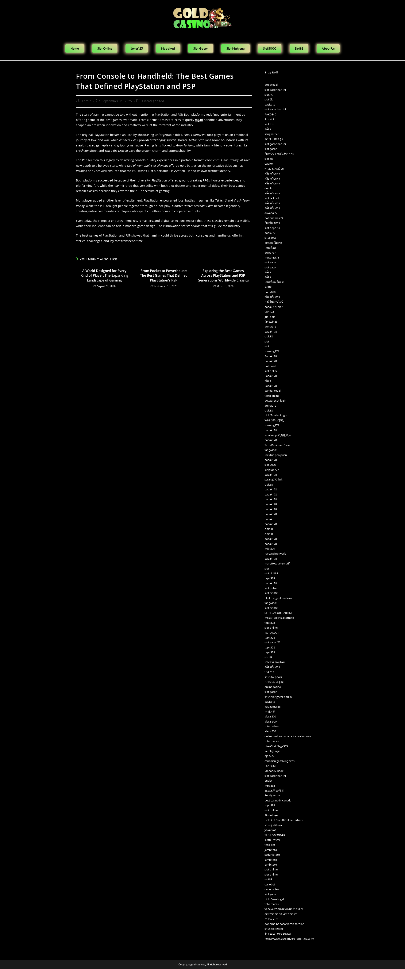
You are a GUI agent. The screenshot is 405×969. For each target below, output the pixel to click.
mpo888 (270, 786)
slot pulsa (271, 588)
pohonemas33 (274, 218)
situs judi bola (273, 825)
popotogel (271, 85)
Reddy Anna (272, 795)
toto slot (270, 845)
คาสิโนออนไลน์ (274, 302)
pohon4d (270, 366)
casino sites (272, 889)
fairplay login (273, 751)
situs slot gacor (274, 929)
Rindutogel (271, 815)
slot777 (269, 94)
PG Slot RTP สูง (274, 139)
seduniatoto (272, 855)
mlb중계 (270, 549)
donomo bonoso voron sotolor (284, 924)
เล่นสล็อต (270, 247)
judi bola (270, 317)
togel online (272, 396)
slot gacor (271, 149)
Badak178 (271, 356)
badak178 (271, 331)
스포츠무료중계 (274, 682)
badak (268, 519)
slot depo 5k (272, 228)
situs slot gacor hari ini (278, 697)
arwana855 (271, 213)
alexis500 (270, 716)
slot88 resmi (272, 840)
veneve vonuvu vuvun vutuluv (284, 909)
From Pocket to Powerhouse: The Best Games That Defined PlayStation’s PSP (164, 275)
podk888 (270, 292)
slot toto (270, 124)
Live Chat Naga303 (276, 746)
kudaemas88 (273, 706)
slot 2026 (270, 465)
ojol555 (269, 756)
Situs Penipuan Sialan (278, 445)
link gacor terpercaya (278, 933)
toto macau (272, 741)
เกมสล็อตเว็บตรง (274, 282)
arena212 (270, 326)
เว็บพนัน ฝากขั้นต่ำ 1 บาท (279, 154)
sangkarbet (272, 134)
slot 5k (269, 99)
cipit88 (269, 336)
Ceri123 (269, 312)
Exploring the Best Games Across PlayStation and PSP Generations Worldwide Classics (223, 275)
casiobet (270, 884)
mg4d (199, 120)
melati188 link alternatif (279, 618)
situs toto (271, 238)
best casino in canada (278, 800)
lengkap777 (272, 470)
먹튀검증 (270, 711)
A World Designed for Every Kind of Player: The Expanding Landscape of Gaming (104, 275)
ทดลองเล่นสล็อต (274, 169)
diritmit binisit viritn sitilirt (281, 914)
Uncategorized (153, 101)
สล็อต (268, 129)
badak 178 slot (274, 307)
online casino (273, 687)
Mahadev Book (274, 771)
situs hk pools (273, 677)
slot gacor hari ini (275, 90)
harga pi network (275, 553)
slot (267, 341)
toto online (271, 726)
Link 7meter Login (276, 415)
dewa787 (270, 252)
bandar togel (273, 390)
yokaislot (270, 830)
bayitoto (270, 104)
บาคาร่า (269, 672)
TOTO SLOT (272, 633)
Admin (87, 101)
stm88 (268, 657)
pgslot (268, 780)
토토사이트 (271, 919)
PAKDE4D (270, 114)
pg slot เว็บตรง (273, 243)
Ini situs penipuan (276, 455)
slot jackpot (272, 198)
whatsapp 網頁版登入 (278, 435)
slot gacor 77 (272, 642)
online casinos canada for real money (288, 736)
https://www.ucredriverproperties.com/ (289, 939)
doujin (269, 188)
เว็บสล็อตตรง (272, 223)
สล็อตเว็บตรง (272, 173)
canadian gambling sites (279, 761)
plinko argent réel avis (278, 598)
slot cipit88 (271, 573)
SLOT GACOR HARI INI (278, 613)
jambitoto (271, 850)
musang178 (272, 257)
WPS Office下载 (274, 420)
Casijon (269, 163)
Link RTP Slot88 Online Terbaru (284, 820)
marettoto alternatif (277, 563)
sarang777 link (273, 479)
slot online (271, 371)
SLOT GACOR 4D (275, 835)
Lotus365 (270, 766)
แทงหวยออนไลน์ (275, 662)
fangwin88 (271, 321)
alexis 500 (271, 721)
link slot (269, 119)
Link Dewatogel (274, 899)
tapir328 (270, 578)
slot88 (268, 287)
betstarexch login (275, 400)
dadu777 (270, 233)
